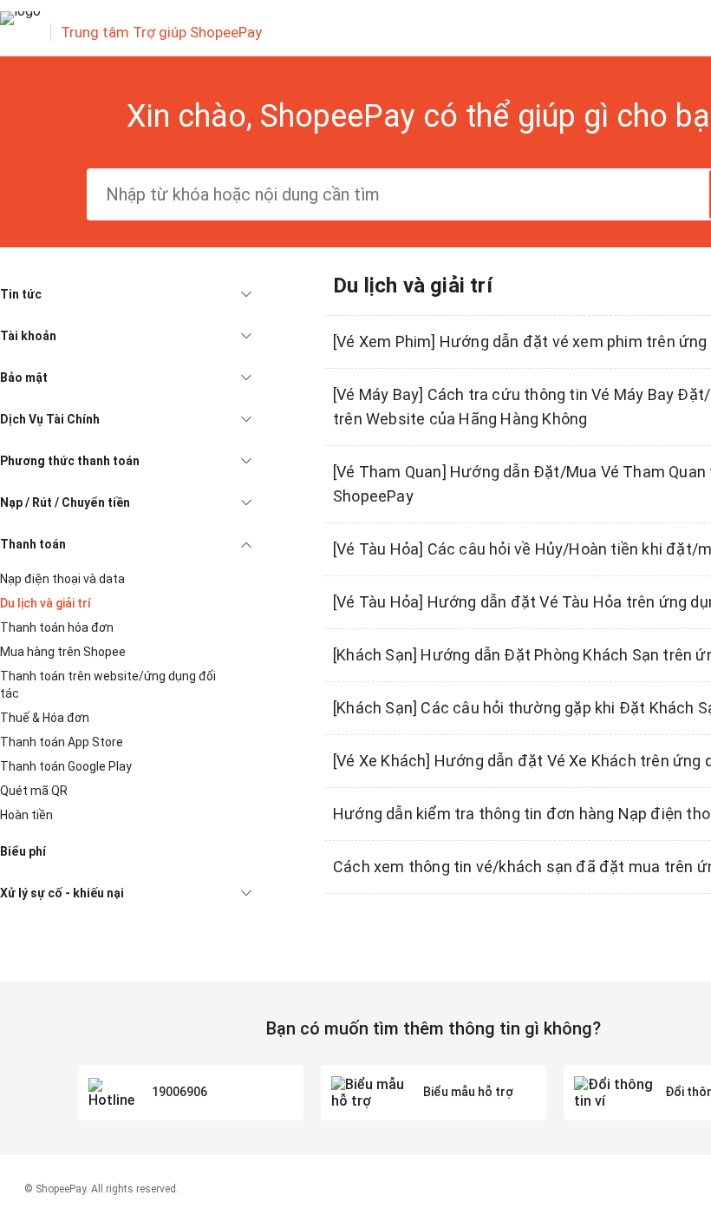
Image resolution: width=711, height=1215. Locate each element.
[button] (125, 294)
